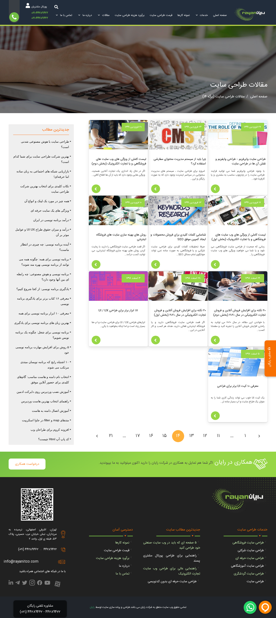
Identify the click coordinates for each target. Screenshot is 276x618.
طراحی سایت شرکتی (251, 550)
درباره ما (124, 566)
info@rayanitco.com (21, 562)
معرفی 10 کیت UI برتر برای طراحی (237, 386)
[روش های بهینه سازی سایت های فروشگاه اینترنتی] (118, 210)
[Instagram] (32, 584)
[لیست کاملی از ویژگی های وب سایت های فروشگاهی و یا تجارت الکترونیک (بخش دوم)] (118, 135)
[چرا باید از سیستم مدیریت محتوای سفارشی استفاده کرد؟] (178, 135)
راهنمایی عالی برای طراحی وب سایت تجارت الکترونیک (171, 571)
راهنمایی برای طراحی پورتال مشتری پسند (171, 558)
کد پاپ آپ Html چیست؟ (53, 439)
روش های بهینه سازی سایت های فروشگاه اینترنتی (121, 237)
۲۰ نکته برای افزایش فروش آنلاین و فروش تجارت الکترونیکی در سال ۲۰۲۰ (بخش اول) (180, 313)
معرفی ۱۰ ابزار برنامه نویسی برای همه (44, 313)
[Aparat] (57, 584)
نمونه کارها (122, 542)
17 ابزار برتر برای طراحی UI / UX (118, 310)
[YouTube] (47, 583)
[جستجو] (56, 7)
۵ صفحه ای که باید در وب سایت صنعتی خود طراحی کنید (171, 545)
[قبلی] (259, 436)
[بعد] (97, 436)
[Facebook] (39, 583)
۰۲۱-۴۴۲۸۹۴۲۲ (40, 13)
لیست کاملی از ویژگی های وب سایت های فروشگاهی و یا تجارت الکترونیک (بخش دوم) (119, 161)
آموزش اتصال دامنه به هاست (50, 410)
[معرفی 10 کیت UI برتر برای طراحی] (237, 361)
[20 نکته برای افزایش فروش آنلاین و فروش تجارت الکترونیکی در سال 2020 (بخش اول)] (178, 286)
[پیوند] (250, 15)
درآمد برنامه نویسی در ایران (51, 220)
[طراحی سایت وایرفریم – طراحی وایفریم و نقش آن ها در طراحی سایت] (237, 135)
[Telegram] (17, 583)
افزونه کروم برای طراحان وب (50, 429)
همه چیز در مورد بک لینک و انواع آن (46, 201)
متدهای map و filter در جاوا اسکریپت (45, 420)
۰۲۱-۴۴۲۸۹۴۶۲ (40, 18)
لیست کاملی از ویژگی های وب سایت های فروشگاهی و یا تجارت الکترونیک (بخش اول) (239, 237)
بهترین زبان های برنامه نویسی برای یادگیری (41, 323)
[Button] (215, 188)
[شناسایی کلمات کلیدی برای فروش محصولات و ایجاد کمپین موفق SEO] (178, 210)
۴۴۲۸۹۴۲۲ (50, 549)
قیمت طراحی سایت (116, 550)
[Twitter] (24, 583)
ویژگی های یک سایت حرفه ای (50, 210)
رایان (92, 607)
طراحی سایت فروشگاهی (248, 542)
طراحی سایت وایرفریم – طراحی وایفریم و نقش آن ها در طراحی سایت (240, 161)
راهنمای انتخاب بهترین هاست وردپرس (45, 401)
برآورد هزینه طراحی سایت (112, 558)
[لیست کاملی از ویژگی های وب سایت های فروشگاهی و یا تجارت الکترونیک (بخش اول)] (237, 210)
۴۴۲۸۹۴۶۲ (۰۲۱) (28, 549)
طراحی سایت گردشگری (249, 573)
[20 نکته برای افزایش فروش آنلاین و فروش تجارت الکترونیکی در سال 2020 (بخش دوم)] (237, 286)
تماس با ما (122, 573)
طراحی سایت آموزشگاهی (247, 566)
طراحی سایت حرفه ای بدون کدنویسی (172, 581)
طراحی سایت (255, 581)
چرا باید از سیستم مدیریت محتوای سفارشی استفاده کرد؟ (180, 161)
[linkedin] (11, 583)
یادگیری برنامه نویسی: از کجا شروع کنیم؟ (42, 289)
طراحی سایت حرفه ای (249, 558)
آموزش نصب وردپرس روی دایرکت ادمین (43, 391)
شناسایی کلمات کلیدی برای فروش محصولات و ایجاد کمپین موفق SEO (178, 237)
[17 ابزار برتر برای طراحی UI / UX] (118, 286)
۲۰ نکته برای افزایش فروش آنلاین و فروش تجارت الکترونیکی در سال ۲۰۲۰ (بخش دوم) (239, 313)
